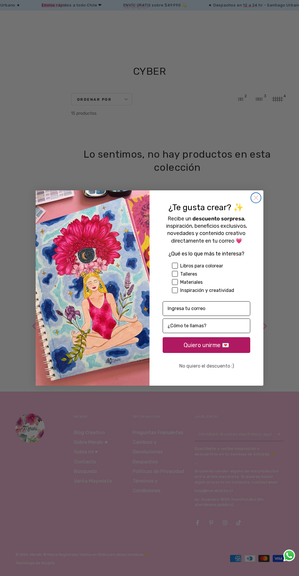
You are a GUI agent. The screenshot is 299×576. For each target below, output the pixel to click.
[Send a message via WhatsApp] (289, 555)
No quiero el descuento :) (206, 366)
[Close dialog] (256, 198)
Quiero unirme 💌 (206, 345)
